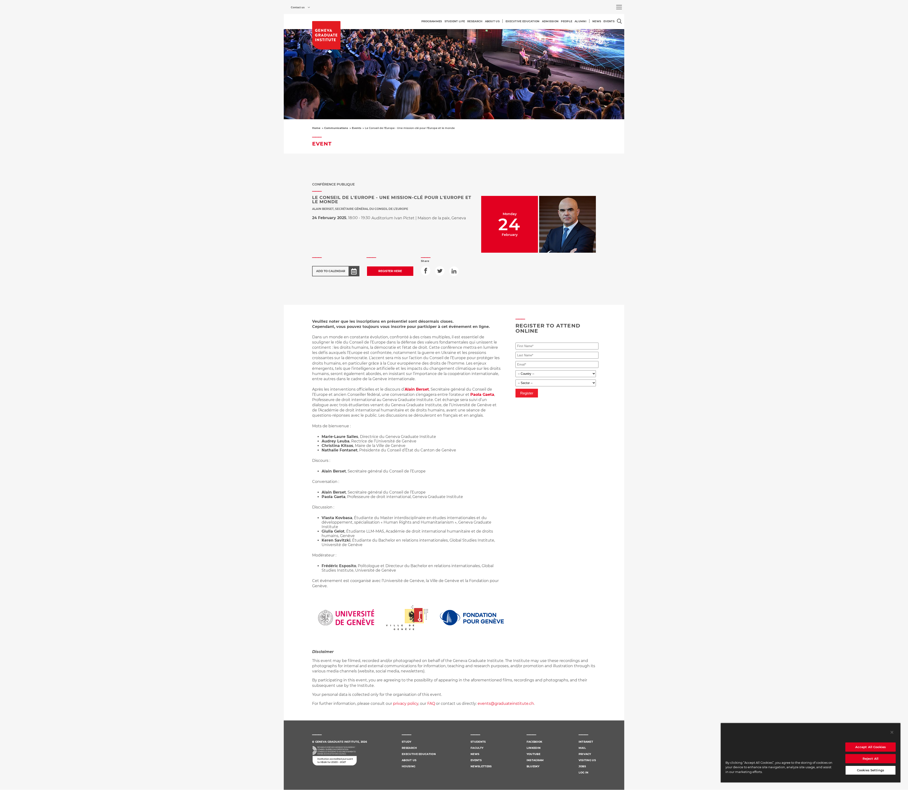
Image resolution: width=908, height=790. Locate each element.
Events (356, 128)
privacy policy (405, 703)
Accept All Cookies (870, 747)
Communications (336, 128)
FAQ (431, 703)
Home (316, 128)
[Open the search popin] (619, 21)
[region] (810, 752)
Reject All (870, 758)
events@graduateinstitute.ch (506, 703)
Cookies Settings (870, 770)
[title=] (326, 35)
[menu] (619, 7)
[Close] (892, 732)
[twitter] (440, 271)
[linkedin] (454, 271)
